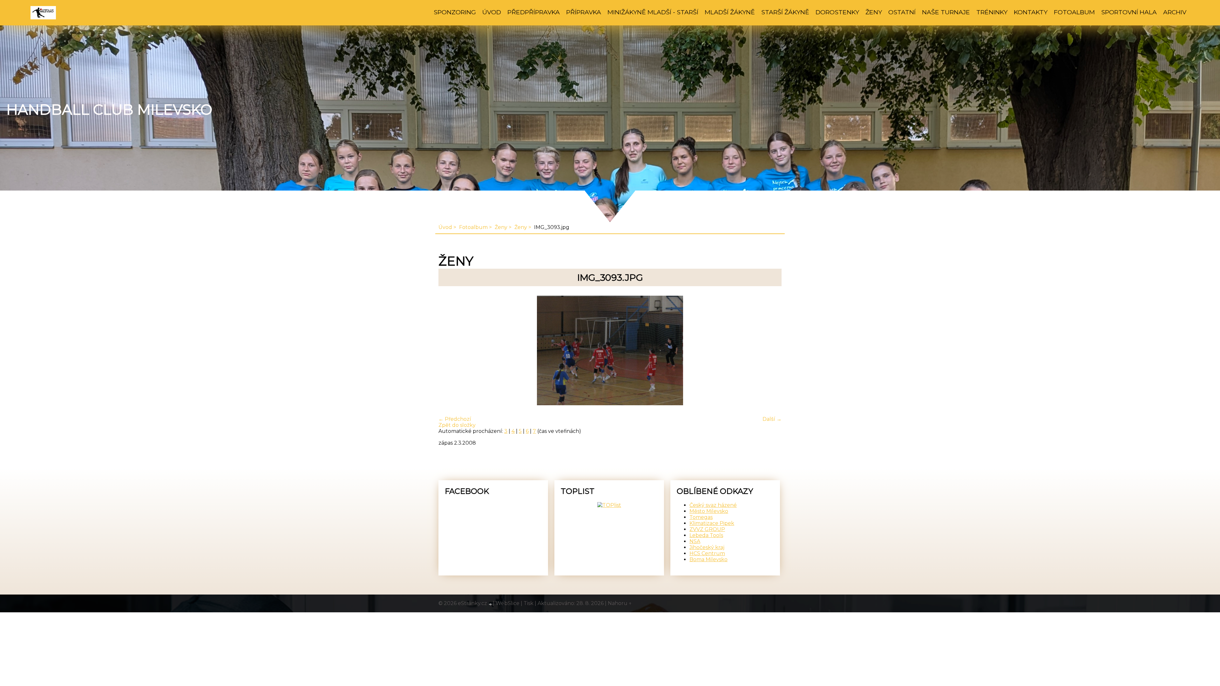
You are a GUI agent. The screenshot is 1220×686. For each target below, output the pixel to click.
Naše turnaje (946, 12)
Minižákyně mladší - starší (652, 12)
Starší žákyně (785, 12)
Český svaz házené (713, 505)
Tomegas (701, 517)
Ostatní (902, 12)
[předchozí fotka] (449, 351)
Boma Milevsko (708, 559)
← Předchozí (454, 419)
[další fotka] (771, 351)
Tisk (528, 603)
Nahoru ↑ (620, 603)
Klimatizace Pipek (711, 523)
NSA (694, 541)
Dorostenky (837, 12)
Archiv (1174, 12)
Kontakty (1030, 12)
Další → (772, 419)
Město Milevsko (708, 511)
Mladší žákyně (730, 12)
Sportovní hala (1129, 12)
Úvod (491, 12)
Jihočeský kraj (706, 547)
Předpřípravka (533, 12)
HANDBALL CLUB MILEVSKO (109, 109)
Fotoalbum (1074, 12)
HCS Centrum (707, 553)
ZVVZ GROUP (707, 529)
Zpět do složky (457, 425)
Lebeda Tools (706, 535)
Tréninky (991, 12)
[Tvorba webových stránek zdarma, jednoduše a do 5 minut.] (490, 604)
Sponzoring (455, 12)
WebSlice (507, 603)
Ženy (873, 12)
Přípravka (583, 12)
